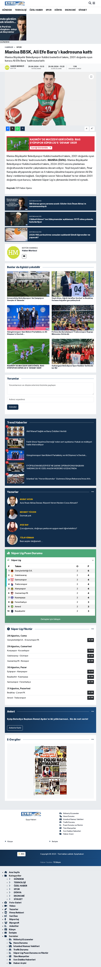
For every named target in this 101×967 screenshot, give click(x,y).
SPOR (49, 10)
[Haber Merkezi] (13, 252)
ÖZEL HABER (36, 10)
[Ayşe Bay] (12, 527)
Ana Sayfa (14, 872)
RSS (22, 854)
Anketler (14, 926)
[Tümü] (92, 492)
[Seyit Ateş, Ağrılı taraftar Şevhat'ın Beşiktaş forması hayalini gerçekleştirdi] (73, 284)
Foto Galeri (15, 903)
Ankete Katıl (15, 728)
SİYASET (83, 10)
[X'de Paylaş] (12, 129)
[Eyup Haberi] (15, 3)
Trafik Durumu (69, 822)
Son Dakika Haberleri (72, 831)
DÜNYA (58, 10)
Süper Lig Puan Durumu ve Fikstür (30, 953)
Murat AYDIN (26, 499)
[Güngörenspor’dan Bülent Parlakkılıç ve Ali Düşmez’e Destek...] (28, 318)
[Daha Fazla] (22, 129)
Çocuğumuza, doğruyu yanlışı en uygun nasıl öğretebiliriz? (48, 528)
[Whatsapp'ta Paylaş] (17, 129)
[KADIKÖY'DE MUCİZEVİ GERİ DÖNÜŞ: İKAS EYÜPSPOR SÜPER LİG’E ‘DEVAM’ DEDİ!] (28, 351)
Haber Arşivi (68, 834)
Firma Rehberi (16, 913)
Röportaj (14, 919)
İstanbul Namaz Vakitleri (73, 819)
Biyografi (14, 923)
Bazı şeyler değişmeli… (31, 541)
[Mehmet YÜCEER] (12, 514)
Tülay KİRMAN (27, 538)
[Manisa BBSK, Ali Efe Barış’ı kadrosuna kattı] (50, 98)
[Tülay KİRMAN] (12, 539)
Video (12, 906)
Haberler (9, 47)
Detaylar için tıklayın (50, 619)
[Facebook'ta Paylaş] (8, 129)
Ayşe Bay (24, 525)
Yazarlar (13, 909)
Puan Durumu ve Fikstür (73, 825)
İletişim (55, 841)
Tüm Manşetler (69, 828)
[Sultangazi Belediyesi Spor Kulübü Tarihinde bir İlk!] (73, 351)
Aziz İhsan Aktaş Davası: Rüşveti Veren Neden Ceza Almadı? (49, 503)
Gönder (13, 407)
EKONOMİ (70, 10)
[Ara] (90, 3)
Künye (10, 841)
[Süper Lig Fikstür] (92, 629)
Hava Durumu (68, 816)
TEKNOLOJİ (20, 10)
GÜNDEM (7, 10)
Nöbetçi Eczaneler (71, 813)
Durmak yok (25, 516)
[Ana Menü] (94, 3)
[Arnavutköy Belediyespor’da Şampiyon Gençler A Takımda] (28, 284)
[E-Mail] (24, 256)
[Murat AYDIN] (12, 501)
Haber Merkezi (29, 251)
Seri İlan (13, 916)
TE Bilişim (57, 862)
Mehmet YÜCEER (28, 512)
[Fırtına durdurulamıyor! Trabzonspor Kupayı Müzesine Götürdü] (73, 318)
